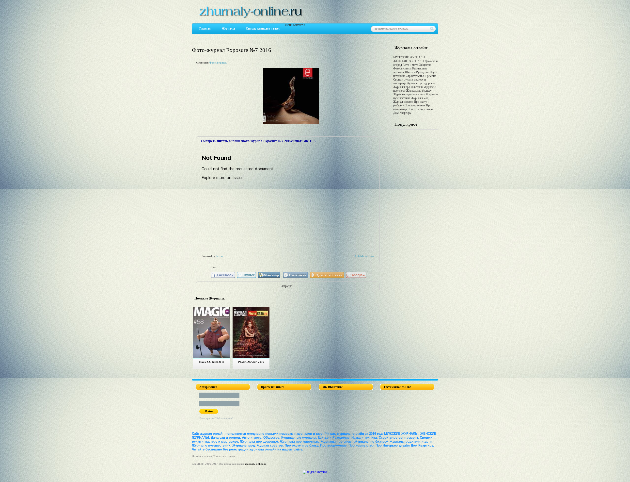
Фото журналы (218, 62)
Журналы (228, 28)
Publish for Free (364, 256)
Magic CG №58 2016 (211, 361)
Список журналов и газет (263, 28)
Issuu (219, 256)
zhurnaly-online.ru (256, 463)
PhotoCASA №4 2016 (251, 361)
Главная (205, 28)
